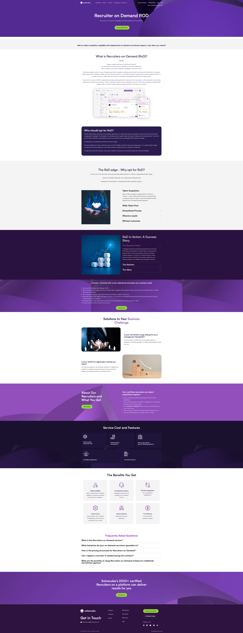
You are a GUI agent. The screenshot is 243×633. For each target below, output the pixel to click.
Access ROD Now (122, 27)
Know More (86, 406)
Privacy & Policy (83, 631)
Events (110, 618)
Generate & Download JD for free (155, 5)
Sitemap (97, 631)
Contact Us (121, 308)
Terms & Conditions (91, 631)
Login (158, 2)
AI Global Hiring (151, 2)
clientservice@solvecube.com (90, 622)
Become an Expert (142, 2)
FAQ (123, 621)
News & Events (117, 2)
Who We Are (98, 2)
